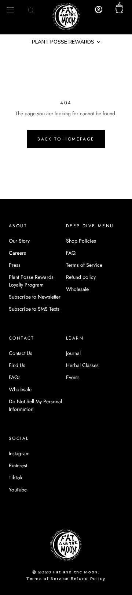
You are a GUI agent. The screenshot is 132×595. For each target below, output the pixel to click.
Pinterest (18, 465)
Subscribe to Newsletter (34, 296)
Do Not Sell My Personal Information (35, 405)
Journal (73, 353)
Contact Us (20, 353)
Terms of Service (84, 265)
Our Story (19, 240)
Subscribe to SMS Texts (34, 309)
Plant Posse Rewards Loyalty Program (31, 280)
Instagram (19, 453)
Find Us (17, 365)
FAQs (15, 377)
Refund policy (81, 277)
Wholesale (77, 289)
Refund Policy (88, 579)
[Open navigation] (10, 10)
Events (73, 377)
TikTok (15, 477)
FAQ (71, 253)
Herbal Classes (82, 365)
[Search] (31, 10)
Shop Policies (81, 240)
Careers (17, 253)
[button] (66, 41)
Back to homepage (65, 139)
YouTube (18, 489)
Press (15, 265)
